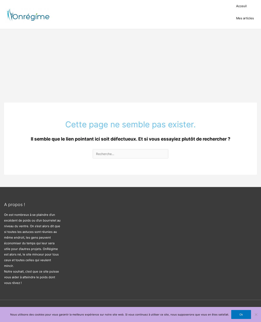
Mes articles (245, 18)
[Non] (256, 314)
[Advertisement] (130, 59)
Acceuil (241, 6)
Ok (241, 314)
